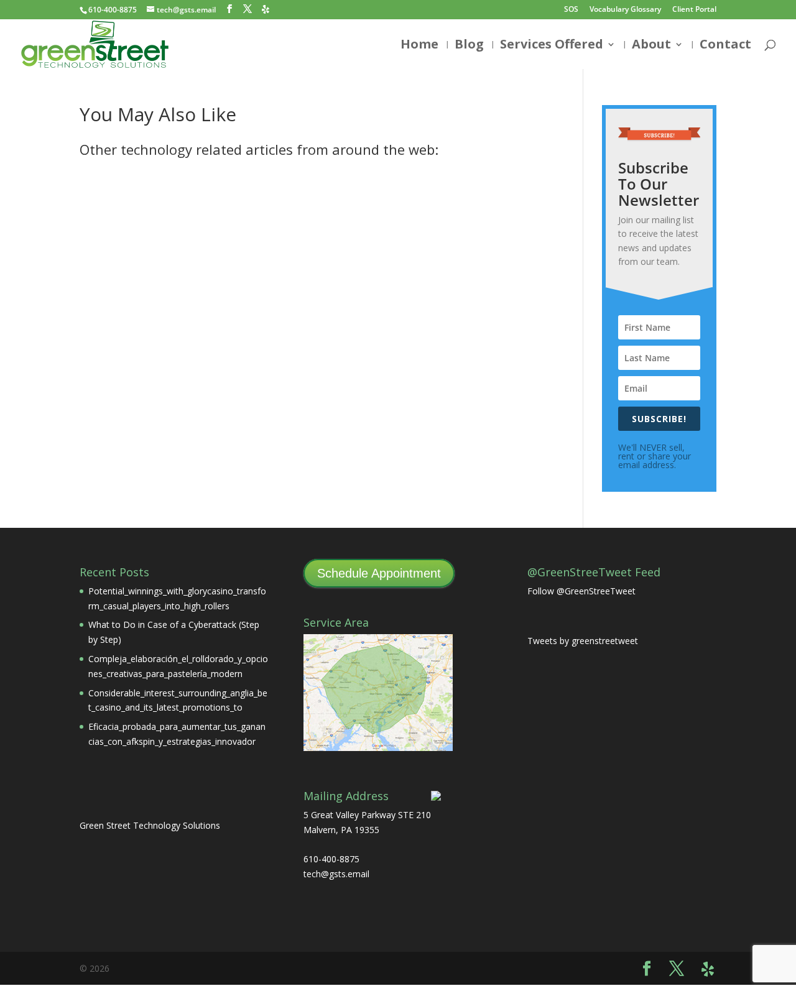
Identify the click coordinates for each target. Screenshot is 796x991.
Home (419, 46)
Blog (469, 46)
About (651, 46)
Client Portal (694, 10)
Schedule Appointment (379, 573)
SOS (571, 10)
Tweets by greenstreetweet (582, 641)
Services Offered (551, 46)
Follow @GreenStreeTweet (581, 591)
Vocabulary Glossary (625, 10)
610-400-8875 (112, 9)
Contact (725, 46)
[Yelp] (265, 9)
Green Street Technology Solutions (150, 825)
